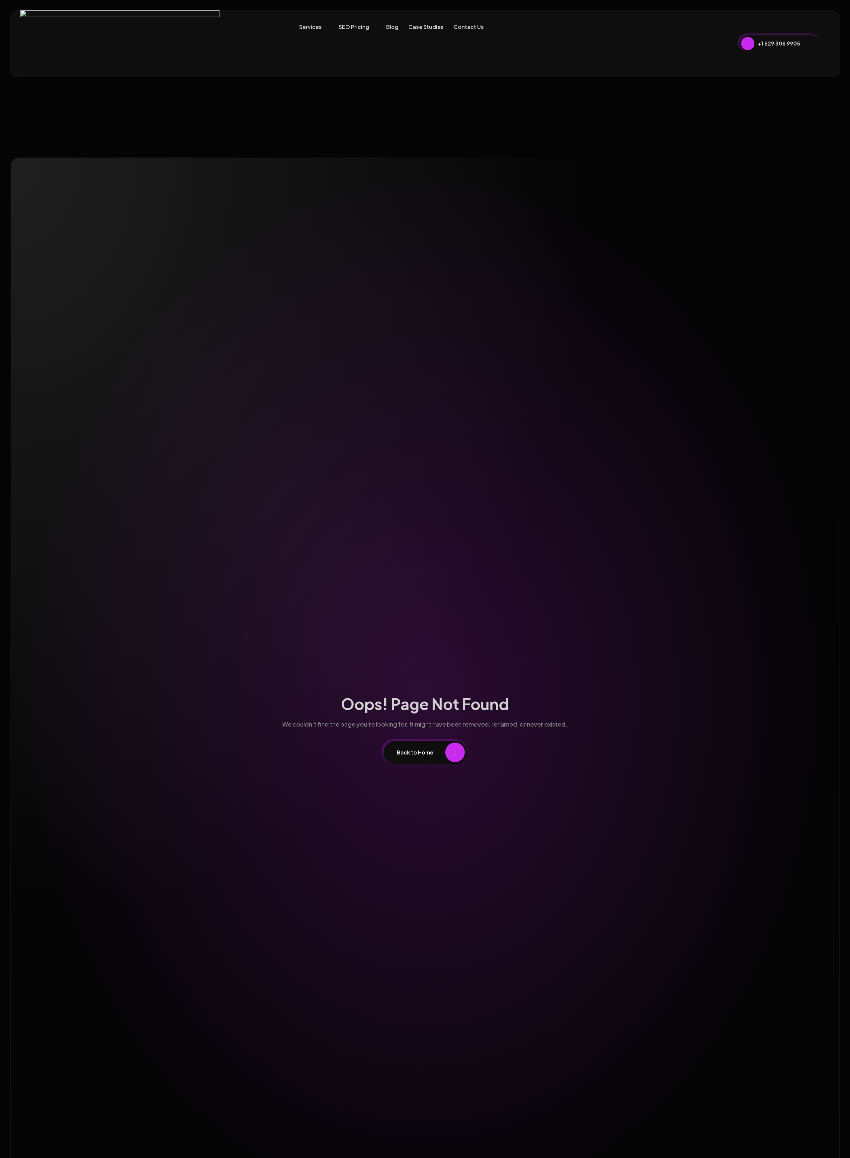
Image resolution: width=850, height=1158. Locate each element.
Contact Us (469, 26)
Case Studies (426, 26)
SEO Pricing (354, 26)
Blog (392, 26)
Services (310, 26)
